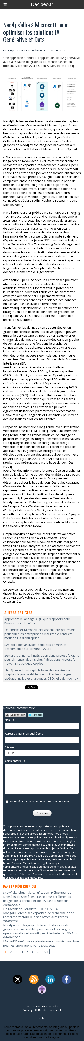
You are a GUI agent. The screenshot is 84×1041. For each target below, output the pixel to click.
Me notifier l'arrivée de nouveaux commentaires (40, 801)
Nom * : (9, 720)
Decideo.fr (42, 4)
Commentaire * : (15, 761)
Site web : (11, 747)
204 (45, 952)
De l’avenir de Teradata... (20, 909)
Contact (42, 1018)
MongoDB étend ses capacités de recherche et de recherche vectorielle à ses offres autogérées (38, 915)
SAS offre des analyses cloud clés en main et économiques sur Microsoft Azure (35, 647)
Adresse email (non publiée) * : (24, 733)
